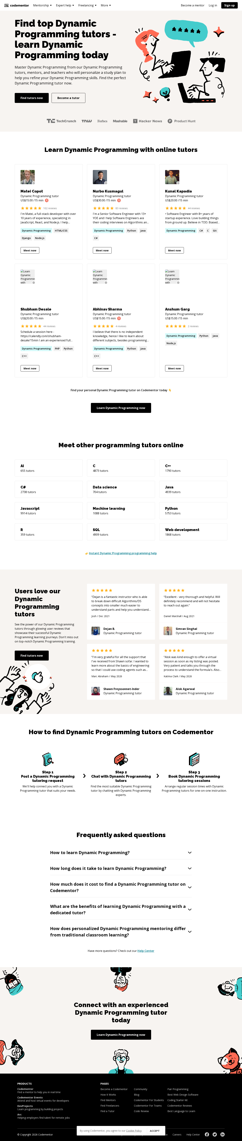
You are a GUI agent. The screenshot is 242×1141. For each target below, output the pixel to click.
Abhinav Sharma (107, 309)
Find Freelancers (109, 1105)
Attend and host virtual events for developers (43, 1099)
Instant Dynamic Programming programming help (123, 553)
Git (215, 230)
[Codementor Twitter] (215, 1134)
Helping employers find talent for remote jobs (43, 1116)
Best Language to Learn (181, 1111)
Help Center (145, 951)
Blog (136, 1094)
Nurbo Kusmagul (108, 191)
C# (96, 238)
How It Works (108, 1094)
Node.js (39, 238)
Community (140, 1089)
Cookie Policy (134, 1130)
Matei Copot (32, 191)
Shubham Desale (36, 309)
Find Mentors (108, 1100)
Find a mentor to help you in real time (39, 1090)
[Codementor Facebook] (207, 1134)
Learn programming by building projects (40, 1107)
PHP (57, 348)
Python (131, 230)
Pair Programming (177, 1089)
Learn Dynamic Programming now (121, 408)
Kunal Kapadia (178, 191)
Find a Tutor (107, 1111)
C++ (24, 356)
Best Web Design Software (182, 1094)
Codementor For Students (149, 1100)
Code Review (141, 1111)
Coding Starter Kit (177, 1100)
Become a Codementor (114, 1089)
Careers (177, 1134)
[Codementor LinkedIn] (222, 1134)
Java (143, 230)
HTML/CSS (61, 230)
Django (26, 238)
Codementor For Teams (148, 1105)
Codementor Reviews (179, 1105)
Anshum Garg (177, 309)
